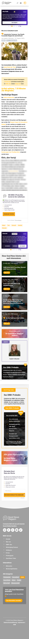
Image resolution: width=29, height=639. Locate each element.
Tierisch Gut (7, 81)
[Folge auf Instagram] (4, 530)
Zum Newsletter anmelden (13, 600)
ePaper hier (18, 83)
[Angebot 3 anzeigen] (13, 26)
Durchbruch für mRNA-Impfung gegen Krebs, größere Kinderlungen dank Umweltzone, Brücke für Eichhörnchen (13, 301)
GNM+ (3, 40)
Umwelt (14, 225)
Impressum (21, 622)
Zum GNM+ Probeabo (12, 408)
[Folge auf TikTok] (20, 530)
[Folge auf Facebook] (8, 530)
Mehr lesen (6, 272)
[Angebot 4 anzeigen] (14, 26)
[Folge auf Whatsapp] (12, 530)
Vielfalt (20, 225)
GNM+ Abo (8, 83)
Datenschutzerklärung (10, 622)
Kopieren (15, 246)
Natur (3, 225)
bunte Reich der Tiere (10, 67)
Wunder (4, 228)
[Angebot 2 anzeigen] (12, 26)
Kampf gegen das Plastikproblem (10, 152)
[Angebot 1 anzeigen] (10, 26)
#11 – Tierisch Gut (11, 40)
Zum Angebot (14, 22)
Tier (8, 225)
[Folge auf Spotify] (16, 530)
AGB (14, 624)
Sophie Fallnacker (9, 38)
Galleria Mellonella (9, 97)
